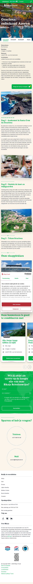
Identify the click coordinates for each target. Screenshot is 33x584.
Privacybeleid (8, 401)
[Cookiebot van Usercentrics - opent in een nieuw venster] (24, 274)
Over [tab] (27, 278)
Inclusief (13, 39)
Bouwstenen (17, 10)
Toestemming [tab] (6, 278)
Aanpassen (16, 309)
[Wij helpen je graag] (31, 1)
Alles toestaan (16, 304)
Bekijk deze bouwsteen (13, 358)
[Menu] (2, 6)
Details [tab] (16, 278)
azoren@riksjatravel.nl (16, 459)
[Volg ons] (3, 518)
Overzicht (6, 39)
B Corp (10, 536)
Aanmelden (16, 408)
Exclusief (21, 39)
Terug (6, 15)
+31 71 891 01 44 (16, 437)
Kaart (28, 39)
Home (2, 10)
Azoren (9, 10)
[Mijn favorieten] (27, 6)
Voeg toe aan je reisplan (22, 86)
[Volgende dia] (29, 367)
